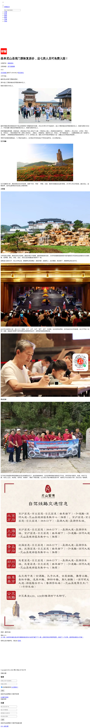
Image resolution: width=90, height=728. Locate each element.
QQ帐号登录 (4, 697)
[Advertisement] (45, 36)
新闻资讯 (10, 63)
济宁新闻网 (11, 66)
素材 (5, 15)
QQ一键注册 (4, 726)
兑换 (5, 19)
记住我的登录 (6, 687)
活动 (5, 21)
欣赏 (5, 14)
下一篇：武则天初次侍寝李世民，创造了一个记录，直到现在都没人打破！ (60, 637)
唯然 (5, 17)
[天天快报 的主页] (4, 54)
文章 (5, 12)
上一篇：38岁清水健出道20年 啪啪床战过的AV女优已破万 (19, 637)
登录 (19, 640)
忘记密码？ (14, 687)
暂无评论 (21, 72)
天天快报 (4, 72)
